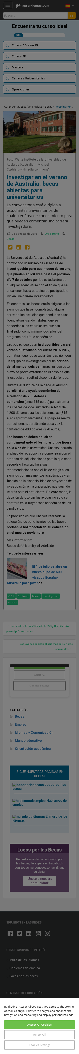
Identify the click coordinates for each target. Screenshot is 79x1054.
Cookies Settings (39, 1045)
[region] (39, 1026)
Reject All (39, 1034)
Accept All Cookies (39, 1024)
